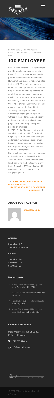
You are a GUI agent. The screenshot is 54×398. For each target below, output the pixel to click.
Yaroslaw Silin (32, 210)
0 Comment (22, 53)
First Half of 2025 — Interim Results (28, 301)
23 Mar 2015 (14, 50)
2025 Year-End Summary (23, 292)
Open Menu (43, 5)
